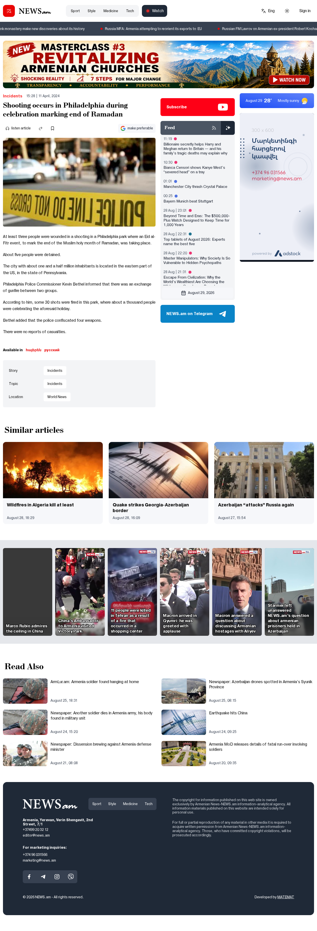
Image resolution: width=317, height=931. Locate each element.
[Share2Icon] (40, 128)
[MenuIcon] (9, 11)
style (92, 11)
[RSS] (214, 128)
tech (130, 11)
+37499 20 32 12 (35, 830)
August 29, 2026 (201, 293)
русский (51, 350)
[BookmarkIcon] (52, 128)
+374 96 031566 (35, 854)
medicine (111, 11)
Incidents (12, 96)
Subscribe (176, 107)
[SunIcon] (287, 11)
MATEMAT (285, 897)
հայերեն (33, 350)
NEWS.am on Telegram (189, 313)
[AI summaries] (228, 128)
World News (57, 397)
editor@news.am (36, 835)
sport (75, 11)
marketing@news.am (39, 860)
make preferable (140, 128)
